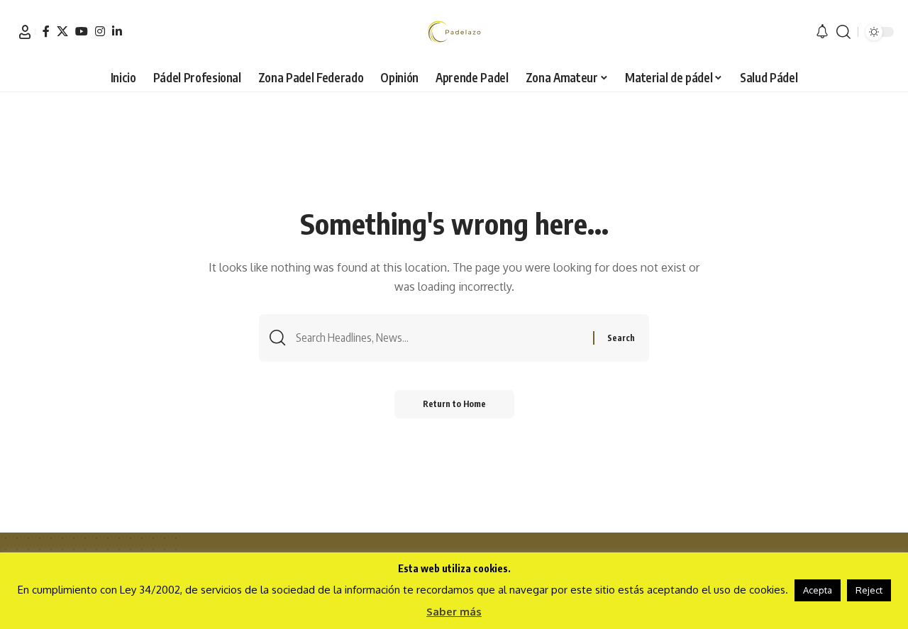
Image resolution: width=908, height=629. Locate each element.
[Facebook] (46, 31)
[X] (62, 31)
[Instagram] (100, 31)
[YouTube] (82, 31)
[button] (25, 32)
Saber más (454, 611)
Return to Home (454, 404)
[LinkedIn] (117, 31)
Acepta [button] (817, 590)
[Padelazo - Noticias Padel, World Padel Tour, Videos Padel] (453, 32)
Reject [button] (869, 590)
